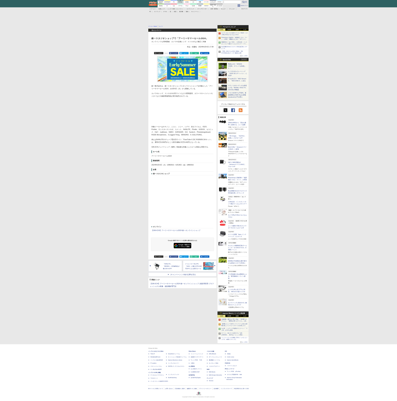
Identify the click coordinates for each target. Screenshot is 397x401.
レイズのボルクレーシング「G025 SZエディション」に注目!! (237, 73)
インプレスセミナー (173, 363)
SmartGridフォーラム (174, 354)
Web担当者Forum (155, 357)
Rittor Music (192, 351)
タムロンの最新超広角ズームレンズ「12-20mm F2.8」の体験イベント (237, 247)
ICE (226, 351)
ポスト (160, 53)
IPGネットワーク (229, 369)
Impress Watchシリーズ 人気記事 (234, 313)
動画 (187, 11)
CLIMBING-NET (195, 372)
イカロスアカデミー (214, 366)
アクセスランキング (229, 27)
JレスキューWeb (213, 363)
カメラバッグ (190, 9)
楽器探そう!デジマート (197, 357)
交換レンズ (161, 9)
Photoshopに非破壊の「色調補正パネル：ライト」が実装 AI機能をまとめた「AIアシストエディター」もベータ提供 (234, 39)
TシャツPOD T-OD (196, 360)
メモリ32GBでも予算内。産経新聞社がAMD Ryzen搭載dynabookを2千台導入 (237, 95)
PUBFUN (227, 363)
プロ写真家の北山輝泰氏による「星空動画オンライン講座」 (237, 276)
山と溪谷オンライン (196, 369)
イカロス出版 (210, 351)
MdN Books (212, 372)
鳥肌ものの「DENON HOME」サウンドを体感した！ (236, 66)
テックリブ (210, 378)
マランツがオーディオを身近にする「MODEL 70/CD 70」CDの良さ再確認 (237, 87)
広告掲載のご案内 (180, 388)
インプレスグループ (226, 388)
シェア (175, 53)
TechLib (211, 380)
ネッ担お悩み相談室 (156, 369)
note (196, 53)
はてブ (185, 53)
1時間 (221, 29)
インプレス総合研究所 (156, 360)
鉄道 (175, 11)
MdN (208, 369)
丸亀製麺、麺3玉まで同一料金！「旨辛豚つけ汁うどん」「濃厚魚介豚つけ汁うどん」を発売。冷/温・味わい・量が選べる (234, 321)
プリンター (232, 9)
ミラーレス (152, 9)
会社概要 (216, 388)
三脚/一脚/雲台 (214, 9)
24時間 (229, 29)
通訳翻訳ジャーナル (214, 360)
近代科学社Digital (196, 377)
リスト (166, 53)
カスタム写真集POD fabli (234, 374)
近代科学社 (192, 375)
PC (150, 11)
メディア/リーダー (202, 9)
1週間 (237, 29)
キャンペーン (195, 11)
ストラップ (157, 11)
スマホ (165, 11)
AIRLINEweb (212, 354)
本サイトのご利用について (155, 388)
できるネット (154, 378)
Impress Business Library (175, 360)
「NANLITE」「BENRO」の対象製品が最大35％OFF (171, 266)
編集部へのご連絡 (192, 388)
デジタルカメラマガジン (157, 375)
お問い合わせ (169, 388)
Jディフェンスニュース (215, 357)
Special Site (227, 59)
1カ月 (244, 29)
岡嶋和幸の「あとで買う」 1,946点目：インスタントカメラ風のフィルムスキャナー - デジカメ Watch (234, 43)
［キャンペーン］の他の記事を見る (182, 274)
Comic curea (230, 357)
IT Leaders (153, 363)
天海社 (229, 354)
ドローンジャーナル (156, 366)
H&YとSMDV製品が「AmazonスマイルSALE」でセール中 (237, 164)
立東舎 (192, 363)
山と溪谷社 (192, 366)
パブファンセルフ (232, 365)
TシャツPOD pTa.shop (233, 371)
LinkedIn (206, 53)
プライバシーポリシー (205, 388)
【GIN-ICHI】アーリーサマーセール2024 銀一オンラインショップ (175, 230)
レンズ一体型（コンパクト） (176, 9)
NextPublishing (172, 377)
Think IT (152, 354)
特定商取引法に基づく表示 (241, 388)
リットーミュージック (197, 354)
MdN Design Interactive (215, 375)
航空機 (181, 11)
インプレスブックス (173, 374)
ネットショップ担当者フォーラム (177, 357)
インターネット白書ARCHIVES (159, 381)
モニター (223, 9)
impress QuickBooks (232, 360)
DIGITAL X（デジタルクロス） (176, 366)
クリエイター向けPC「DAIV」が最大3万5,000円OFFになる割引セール (193, 266)
